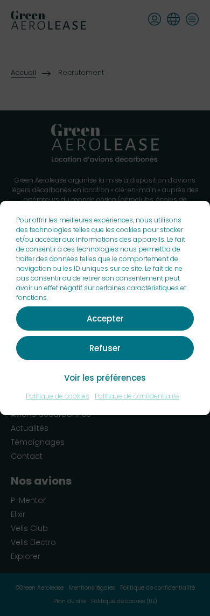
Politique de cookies (57, 396)
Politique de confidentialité (137, 396)
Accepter (105, 318)
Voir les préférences (105, 377)
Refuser (105, 348)
